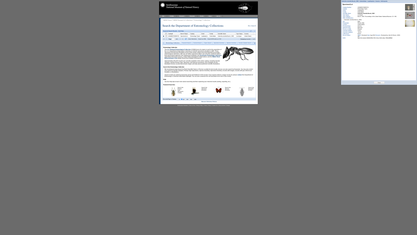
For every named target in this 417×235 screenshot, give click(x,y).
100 (195, 99)
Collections (206, 20)
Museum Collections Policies (209, 101)
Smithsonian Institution (182, 105)
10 (183, 99)
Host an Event (222, 105)
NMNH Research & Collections (183, 20)
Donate (228, 105)
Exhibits (172, 16)
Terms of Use (192, 105)
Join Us (218, 16)
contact (239, 75)
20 (187, 99)
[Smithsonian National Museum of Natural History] (179, 6)
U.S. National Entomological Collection (179, 49)
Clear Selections (192, 39)
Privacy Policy (200, 105)
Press (209, 105)
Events (202, 16)
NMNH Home (167, 20)
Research (181, 16)
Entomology (198, 20)
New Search (252, 26)
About (210, 16)
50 (191, 99)
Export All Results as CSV (214, 39)
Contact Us (215, 105)
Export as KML (202, 39)
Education (192, 16)
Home (205, 105)
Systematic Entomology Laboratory (211, 55)
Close (379, 82)
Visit (163, 16)
